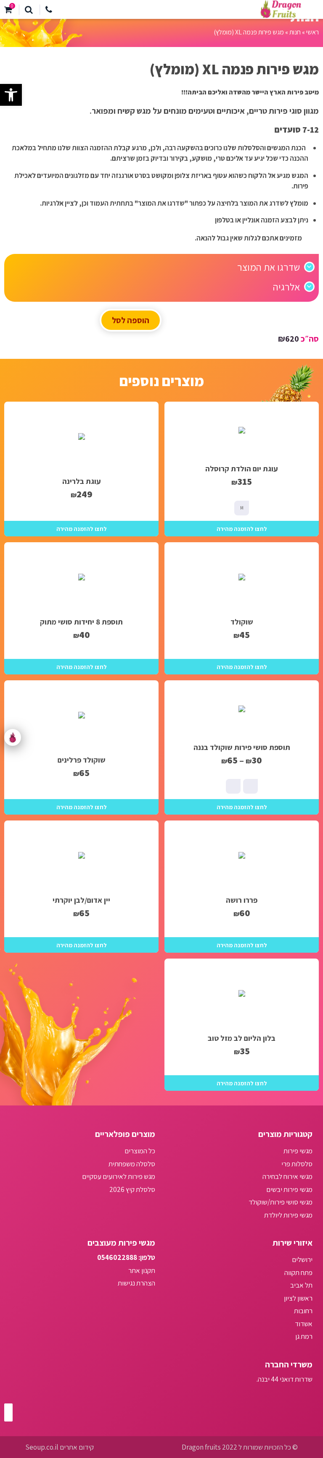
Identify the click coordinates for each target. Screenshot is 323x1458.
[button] (11, 95)
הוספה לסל (130, 320)
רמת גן (303, 1336)
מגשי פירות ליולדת (288, 1215)
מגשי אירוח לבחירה (287, 1176)
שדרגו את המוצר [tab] (268, 267)
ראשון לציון (298, 1298)
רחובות (303, 1310)
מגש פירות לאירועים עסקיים (118, 1176)
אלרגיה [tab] (286, 286)
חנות (295, 32)
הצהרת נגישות (136, 1283)
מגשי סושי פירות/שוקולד (280, 1202)
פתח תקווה (298, 1272)
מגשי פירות (297, 1150)
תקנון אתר (141, 1270)
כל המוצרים (139, 1150)
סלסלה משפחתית (132, 1163)
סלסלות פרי (296, 1163)
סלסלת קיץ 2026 (132, 1189)
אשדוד (303, 1323)
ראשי (312, 32)
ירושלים (302, 1259)
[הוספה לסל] (241, 528)
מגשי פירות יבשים (289, 1189)
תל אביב (301, 1285)
